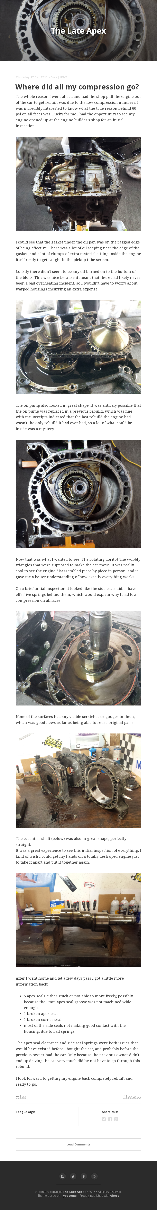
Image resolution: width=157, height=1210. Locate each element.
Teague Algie (26, 1112)
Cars (53, 77)
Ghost (114, 1196)
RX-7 (63, 77)
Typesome (69, 1196)
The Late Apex (78, 30)
